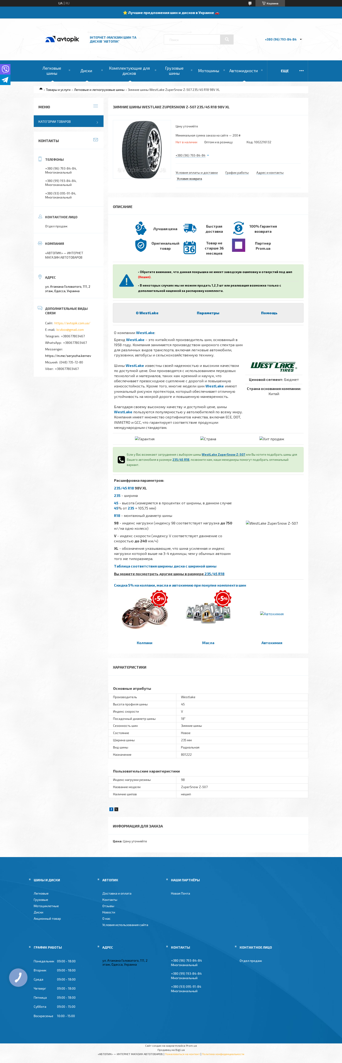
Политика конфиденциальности (223, 1054)
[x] (116, 810)
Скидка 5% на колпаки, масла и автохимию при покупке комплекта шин (180, 585)
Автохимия (272, 642)
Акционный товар (47, 918)
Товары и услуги (58, 90)
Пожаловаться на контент (182, 1054)
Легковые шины (51, 70)
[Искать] (227, 39)
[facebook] (111, 810)
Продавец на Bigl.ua (171, 1049)
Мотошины (208, 70)
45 (116, 503)
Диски (86, 70)
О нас (106, 918)
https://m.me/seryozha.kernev (68, 356)
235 (117, 495)
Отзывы (108, 906)
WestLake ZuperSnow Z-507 (223, 454)
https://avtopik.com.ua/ (72, 323)
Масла (208, 642)
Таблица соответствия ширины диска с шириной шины (165, 566)
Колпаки (144, 642)
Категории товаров (54, 121)
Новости (108, 912)
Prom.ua (191, 1045)
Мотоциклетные (46, 906)
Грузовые (41, 900)
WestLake (145, 332)
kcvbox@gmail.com (70, 330)
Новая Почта (180, 893)
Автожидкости (243, 70)
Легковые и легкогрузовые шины (99, 90)
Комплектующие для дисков (129, 70)
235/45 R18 (180, 459)
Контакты (109, 900)
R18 (117, 515)
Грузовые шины (174, 70)
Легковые (41, 893)
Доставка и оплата (116, 893)
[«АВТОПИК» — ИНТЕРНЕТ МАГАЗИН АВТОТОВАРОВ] (62, 47)
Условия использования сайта (125, 925)
